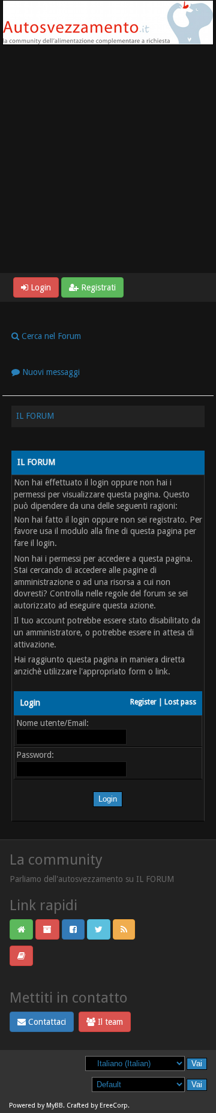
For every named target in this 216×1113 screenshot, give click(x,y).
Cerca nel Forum (50, 336)
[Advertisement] (108, 159)
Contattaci (46, 1022)
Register (143, 702)
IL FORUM (35, 416)
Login (39, 287)
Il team (109, 1022)
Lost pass (180, 702)
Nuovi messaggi (50, 372)
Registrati (97, 287)
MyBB (54, 1105)
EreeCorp (114, 1105)
